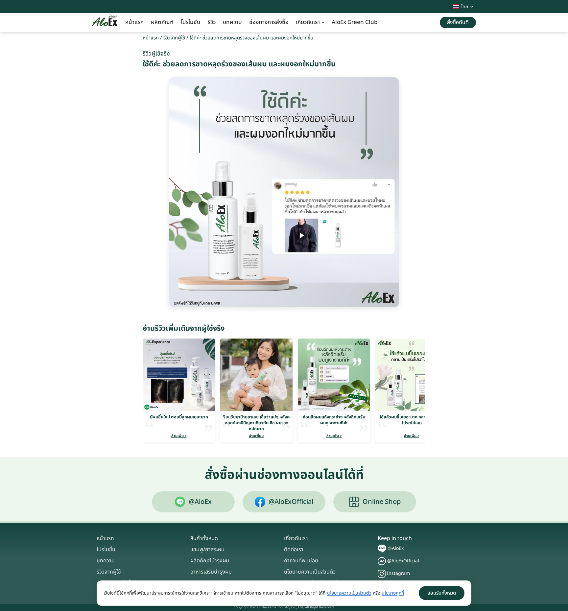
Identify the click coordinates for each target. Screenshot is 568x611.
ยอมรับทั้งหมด (441, 593)
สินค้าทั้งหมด (204, 538)
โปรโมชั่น (191, 22)
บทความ (232, 22)
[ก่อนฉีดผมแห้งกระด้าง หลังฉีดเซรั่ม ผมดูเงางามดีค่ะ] (334, 375)
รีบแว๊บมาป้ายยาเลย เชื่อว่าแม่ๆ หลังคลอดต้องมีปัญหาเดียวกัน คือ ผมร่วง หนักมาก (256, 423)
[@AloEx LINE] (382, 549)
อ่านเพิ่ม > (179, 436)
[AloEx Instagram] (382, 574)
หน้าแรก (134, 22)
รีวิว (212, 22)
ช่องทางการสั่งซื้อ (269, 22)
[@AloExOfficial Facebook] (382, 561)
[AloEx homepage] (104, 23)
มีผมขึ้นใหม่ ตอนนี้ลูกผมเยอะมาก (179, 417)
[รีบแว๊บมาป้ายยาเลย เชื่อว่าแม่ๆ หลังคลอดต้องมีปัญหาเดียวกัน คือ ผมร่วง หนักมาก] (256, 375)
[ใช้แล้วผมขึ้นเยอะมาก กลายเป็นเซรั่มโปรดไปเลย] (411, 375)
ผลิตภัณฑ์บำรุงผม (209, 561)
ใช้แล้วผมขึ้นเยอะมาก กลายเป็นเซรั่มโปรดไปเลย (412, 420)
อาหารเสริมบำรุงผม (211, 572)
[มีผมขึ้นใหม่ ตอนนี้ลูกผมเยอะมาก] (179, 375)
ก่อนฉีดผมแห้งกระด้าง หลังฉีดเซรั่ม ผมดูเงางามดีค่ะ (334, 420)
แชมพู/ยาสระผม (207, 549)
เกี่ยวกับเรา (308, 22)
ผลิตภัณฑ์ (162, 22)
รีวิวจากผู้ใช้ (174, 38)
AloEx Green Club (355, 22)
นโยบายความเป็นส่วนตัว (310, 572)
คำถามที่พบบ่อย (301, 561)
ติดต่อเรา (293, 549)
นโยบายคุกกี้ (393, 593)
